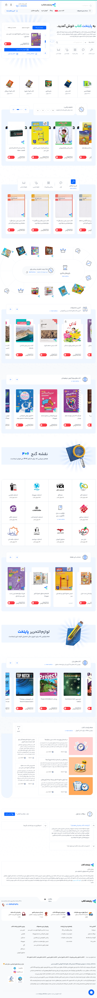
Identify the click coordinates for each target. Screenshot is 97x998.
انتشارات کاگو (13, 517)
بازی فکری (48, 91)
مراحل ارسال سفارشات (66, 938)
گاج (24, 945)
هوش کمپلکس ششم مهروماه (40, 934)
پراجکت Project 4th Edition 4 (49, 699)
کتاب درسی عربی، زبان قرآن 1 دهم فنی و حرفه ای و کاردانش (16, 222)
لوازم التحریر (87, 91)
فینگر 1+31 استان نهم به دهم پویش (73, 417)
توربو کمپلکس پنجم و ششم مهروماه (49, 417)
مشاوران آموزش (60, 539)
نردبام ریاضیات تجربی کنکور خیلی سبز (41, 149)
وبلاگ (51, 11)
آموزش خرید (44, 11)
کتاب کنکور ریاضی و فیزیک (76, 957)
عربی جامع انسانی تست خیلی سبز (88, 595)
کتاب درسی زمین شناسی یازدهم (26, 347)
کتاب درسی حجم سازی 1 (50, 346)
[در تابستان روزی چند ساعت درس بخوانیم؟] (81, 746)
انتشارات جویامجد (37, 539)
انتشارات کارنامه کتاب (37, 517)
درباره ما (94, 930)
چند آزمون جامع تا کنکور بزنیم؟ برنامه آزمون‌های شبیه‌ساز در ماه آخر (54, 780)
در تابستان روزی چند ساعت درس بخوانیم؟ (56, 740)
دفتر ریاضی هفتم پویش (66, 148)
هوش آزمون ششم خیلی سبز (41, 945)
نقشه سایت (69, 941)
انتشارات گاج (83, 495)
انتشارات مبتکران (83, 517)
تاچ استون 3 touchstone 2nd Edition (73, 700)
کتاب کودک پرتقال (10, 91)
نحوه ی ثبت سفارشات (66, 934)
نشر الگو (60, 495)
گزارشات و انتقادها (91, 938)
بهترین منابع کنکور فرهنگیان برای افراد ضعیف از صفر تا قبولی (26, 741)
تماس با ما (93, 941)
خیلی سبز (83, 539)
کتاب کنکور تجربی (51, 957)
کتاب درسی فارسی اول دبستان (72, 346)
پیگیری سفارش (35, 11)
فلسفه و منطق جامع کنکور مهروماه (41, 595)
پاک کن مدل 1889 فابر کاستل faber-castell (17, 149)
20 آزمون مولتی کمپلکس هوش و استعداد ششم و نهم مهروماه (25, 417)
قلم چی (23, 934)
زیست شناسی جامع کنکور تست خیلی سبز (38, 930)
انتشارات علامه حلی (13, 539)
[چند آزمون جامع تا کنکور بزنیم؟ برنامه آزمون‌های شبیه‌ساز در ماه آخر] (81, 786)
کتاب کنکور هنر (41, 957)
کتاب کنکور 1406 (31, 957)
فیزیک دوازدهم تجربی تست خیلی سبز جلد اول (17, 595)
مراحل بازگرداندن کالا (67, 930)
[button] (45, 35)
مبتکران (23, 938)
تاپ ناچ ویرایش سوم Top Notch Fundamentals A (26, 700)
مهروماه (23, 941)
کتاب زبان (68, 91)
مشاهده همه (73, 188)
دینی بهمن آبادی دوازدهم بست (89, 149)
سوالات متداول (92, 934)
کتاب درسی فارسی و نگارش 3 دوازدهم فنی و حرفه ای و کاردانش (41, 222)
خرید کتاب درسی (77, 880)
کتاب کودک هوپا (29, 91)
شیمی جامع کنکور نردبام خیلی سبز (64, 595)
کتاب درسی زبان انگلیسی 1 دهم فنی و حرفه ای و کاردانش (87, 222)
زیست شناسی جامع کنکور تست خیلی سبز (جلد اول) (18, 35)
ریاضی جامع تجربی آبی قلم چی (41, 938)
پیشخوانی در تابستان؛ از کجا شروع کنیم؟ (56, 760)
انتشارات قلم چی (13, 495)
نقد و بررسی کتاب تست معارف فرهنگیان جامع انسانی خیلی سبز (27, 767)
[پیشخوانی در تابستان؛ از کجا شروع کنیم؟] (81, 766)
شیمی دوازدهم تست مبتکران (40, 941)
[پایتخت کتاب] (48, 5)
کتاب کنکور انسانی (63, 957)
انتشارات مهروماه (36, 495)
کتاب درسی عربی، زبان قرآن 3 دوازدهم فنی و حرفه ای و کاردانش (65, 222)
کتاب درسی (61, 11)
